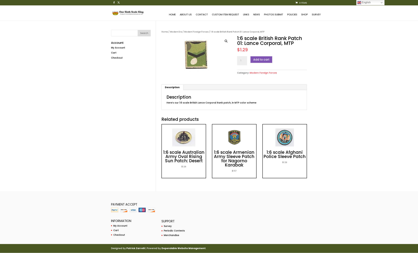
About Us (186, 14)
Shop (304, 14)
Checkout (117, 57)
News (256, 14)
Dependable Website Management (183, 248)
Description (172, 87)
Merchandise (171, 235)
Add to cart (261, 60)
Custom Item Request (225, 14)
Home (172, 14)
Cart (113, 52)
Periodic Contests (174, 230)
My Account (118, 47)
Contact (202, 14)
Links (246, 14)
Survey (316, 14)
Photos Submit (273, 14)
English (366, 2)
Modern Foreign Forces (196, 31)
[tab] (172, 87)
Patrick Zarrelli (135, 248)
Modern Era (176, 31)
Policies (292, 14)
